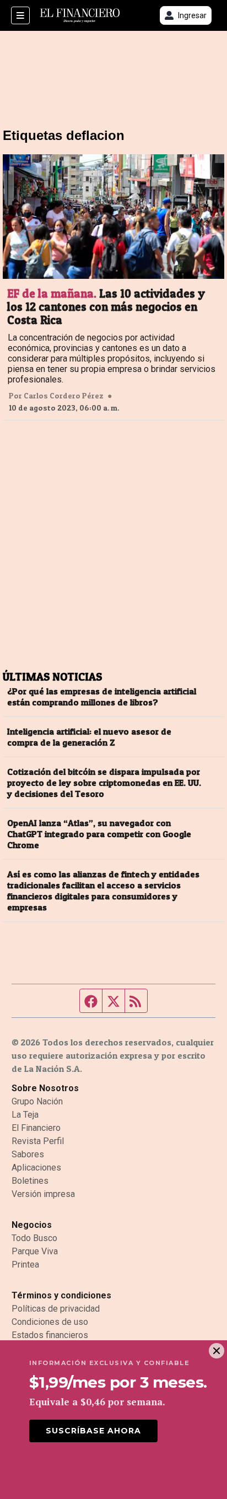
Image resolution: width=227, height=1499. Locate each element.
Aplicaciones (36, 1167)
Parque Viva (35, 1251)
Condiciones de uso (50, 1322)
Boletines (30, 1181)
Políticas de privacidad (56, 1308)
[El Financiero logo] (80, 15)
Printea (25, 1264)
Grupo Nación (37, 1101)
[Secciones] (20, 15)
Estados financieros (50, 1335)
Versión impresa (43, 1194)
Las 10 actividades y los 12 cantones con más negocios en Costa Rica (106, 307)
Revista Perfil (38, 1141)
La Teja (25, 1114)
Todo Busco (34, 1238)
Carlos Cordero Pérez (64, 396)
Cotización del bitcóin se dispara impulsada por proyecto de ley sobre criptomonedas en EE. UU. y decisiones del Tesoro (104, 782)
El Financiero (36, 1128)
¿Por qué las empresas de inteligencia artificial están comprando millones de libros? (101, 697)
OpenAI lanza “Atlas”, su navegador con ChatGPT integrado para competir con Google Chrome (99, 833)
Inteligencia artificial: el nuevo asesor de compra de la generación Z (89, 737)
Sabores (28, 1154)
